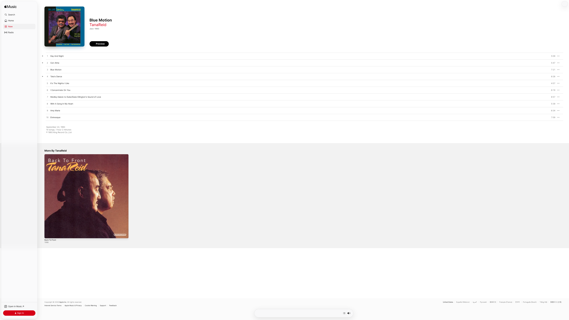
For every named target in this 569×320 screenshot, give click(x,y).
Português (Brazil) (530, 302)
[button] (19, 14)
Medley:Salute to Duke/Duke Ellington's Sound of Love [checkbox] (75, 97)
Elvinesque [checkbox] (55, 117)
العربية (475, 302)
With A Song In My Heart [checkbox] (61, 104)
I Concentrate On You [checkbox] (60, 90)
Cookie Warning (91, 305)
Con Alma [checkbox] (54, 63)
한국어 (517, 302)
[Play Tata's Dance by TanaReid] (47, 76)
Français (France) (505, 302)
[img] (10, 6)
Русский (483, 302)
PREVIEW (552, 56)
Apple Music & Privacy (73, 305)
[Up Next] (344, 313)
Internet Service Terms (52, 305)
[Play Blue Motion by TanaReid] (47, 69)
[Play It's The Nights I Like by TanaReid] (47, 83)
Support (103, 305)
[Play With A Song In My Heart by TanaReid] (47, 104)
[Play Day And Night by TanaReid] (47, 56)
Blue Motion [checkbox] (55, 69)
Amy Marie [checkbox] (55, 110)
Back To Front (50, 155)
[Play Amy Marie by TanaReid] (47, 110)
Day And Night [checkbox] (57, 56)
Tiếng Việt (543, 302)
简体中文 (493, 302)
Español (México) (463, 302)
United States (448, 302)
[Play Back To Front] (48, 234)
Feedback (113, 305)
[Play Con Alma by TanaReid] (47, 63)
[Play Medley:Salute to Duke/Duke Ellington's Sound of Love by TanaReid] (47, 97)
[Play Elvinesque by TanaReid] (47, 117)
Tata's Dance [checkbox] (56, 76)
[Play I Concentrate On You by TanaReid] (47, 90)
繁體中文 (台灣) (556, 302)
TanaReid (97, 24)
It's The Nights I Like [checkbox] (59, 83)
